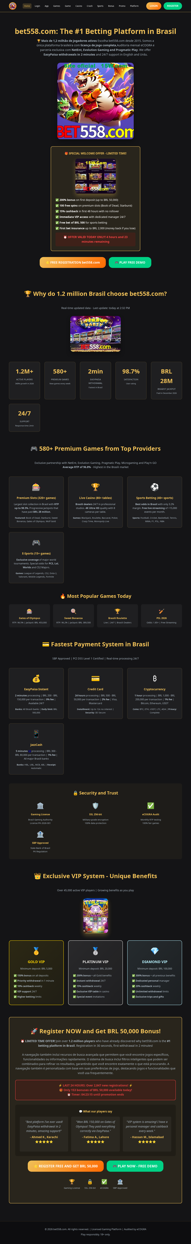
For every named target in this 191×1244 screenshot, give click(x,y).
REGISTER (172, 5)
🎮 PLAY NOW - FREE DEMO (135, 1166)
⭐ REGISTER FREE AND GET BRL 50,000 (66, 1166)
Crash (90, 5)
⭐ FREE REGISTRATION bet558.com (73, 262)
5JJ (29, 751)
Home (27, 5)
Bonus (111, 5)
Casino (79, 5)
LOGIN (154, 5)
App (46, 5)
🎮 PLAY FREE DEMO (130, 262)
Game (68, 5)
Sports (100, 5)
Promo (122, 5)
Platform (134, 5)
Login (37, 5)
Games (56, 5)
